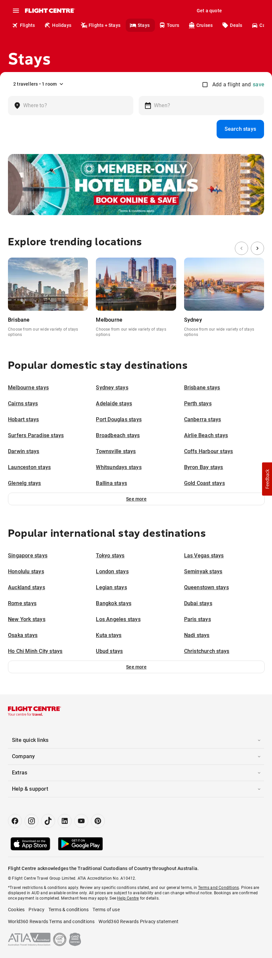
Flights (27, 25)
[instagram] (31, 821)
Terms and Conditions (218, 887)
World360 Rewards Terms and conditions (51, 921)
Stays (144, 25)
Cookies (16, 909)
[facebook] (15, 821)
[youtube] (81, 821)
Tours (173, 25)
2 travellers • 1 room (35, 84)
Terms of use (106, 909)
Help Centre (128, 898)
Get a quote (209, 10)
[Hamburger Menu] (16, 11)
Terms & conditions (68, 909)
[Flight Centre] (49, 10)
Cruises (204, 25)
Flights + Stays (104, 25)
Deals (236, 25)
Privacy (36, 909)
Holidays (61, 25)
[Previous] (241, 248)
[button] (136, 499)
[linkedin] (65, 821)
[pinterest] (98, 821)
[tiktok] (48, 821)
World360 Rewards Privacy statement (138, 921)
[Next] (257, 248)
